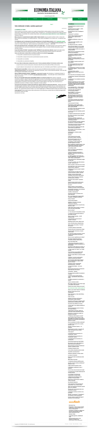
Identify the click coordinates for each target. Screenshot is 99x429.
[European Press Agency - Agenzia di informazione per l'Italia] (21, 16)
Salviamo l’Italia (72, 412)
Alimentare (80, 18)
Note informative (76, 423)
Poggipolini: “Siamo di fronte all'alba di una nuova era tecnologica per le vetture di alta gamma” (76, 406)
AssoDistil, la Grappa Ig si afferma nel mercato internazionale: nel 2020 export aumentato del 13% (76, 409)
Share (51, 24)
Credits (80, 423)
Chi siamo (66, 423)
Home (20, 18)
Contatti (70, 423)
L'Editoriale (35, 18)
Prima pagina (50, 18)
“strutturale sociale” (60, 41)
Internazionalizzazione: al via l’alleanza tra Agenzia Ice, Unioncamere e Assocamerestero (75, 417)
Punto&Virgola (65, 18)
